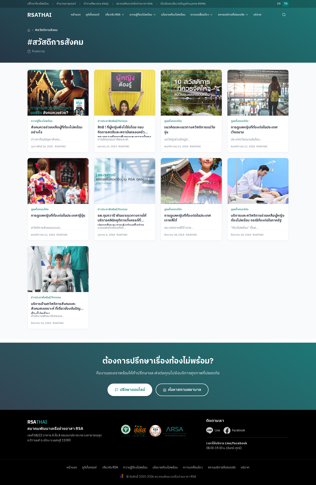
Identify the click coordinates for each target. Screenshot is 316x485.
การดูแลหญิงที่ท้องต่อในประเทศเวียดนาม (254, 129)
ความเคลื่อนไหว (199, 14)
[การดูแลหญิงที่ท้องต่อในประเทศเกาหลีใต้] (191, 181)
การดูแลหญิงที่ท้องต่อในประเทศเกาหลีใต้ (187, 218)
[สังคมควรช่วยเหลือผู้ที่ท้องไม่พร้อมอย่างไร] (58, 93)
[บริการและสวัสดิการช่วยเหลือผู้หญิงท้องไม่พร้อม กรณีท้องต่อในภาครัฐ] (257, 181)
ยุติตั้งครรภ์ (93, 14)
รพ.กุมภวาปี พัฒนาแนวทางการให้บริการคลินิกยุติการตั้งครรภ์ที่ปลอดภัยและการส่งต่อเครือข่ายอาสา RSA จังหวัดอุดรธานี (122, 223)
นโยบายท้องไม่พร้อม (173, 14)
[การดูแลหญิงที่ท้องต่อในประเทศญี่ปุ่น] (58, 181)
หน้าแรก (76, 14)
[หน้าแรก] (28, 30)
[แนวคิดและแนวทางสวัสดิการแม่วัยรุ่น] (191, 93)
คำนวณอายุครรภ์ (66, 4)
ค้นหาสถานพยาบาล (184, 390)
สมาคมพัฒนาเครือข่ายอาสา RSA (134, 4)
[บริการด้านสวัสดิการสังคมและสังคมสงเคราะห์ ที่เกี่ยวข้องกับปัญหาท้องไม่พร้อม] (58, 269)
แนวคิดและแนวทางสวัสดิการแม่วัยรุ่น (189, 129)
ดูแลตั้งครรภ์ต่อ (173, 121)
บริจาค (257, 14)
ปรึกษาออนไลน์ (132, 390)
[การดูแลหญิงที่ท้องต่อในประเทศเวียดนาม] (257, 93)
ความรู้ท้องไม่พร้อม (141, 14)
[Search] (284, 14)
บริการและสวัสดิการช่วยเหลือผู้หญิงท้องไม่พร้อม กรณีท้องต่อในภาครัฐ (257, 218)
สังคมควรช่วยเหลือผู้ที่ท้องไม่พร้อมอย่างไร (56, 129)
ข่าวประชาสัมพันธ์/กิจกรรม (112, 121)
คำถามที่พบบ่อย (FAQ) (96, 4)
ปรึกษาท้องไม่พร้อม (38, 4)
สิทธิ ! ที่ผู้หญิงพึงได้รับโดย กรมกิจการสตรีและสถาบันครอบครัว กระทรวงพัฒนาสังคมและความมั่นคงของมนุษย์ (124, 134)
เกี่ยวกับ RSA (113, 14)
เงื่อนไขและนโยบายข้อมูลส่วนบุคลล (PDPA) (183, 4)
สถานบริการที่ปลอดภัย (231, 14)
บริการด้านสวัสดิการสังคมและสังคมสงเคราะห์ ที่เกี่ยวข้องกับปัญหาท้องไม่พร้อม (57, 309)
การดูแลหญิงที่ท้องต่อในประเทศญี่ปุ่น (58, 216)
